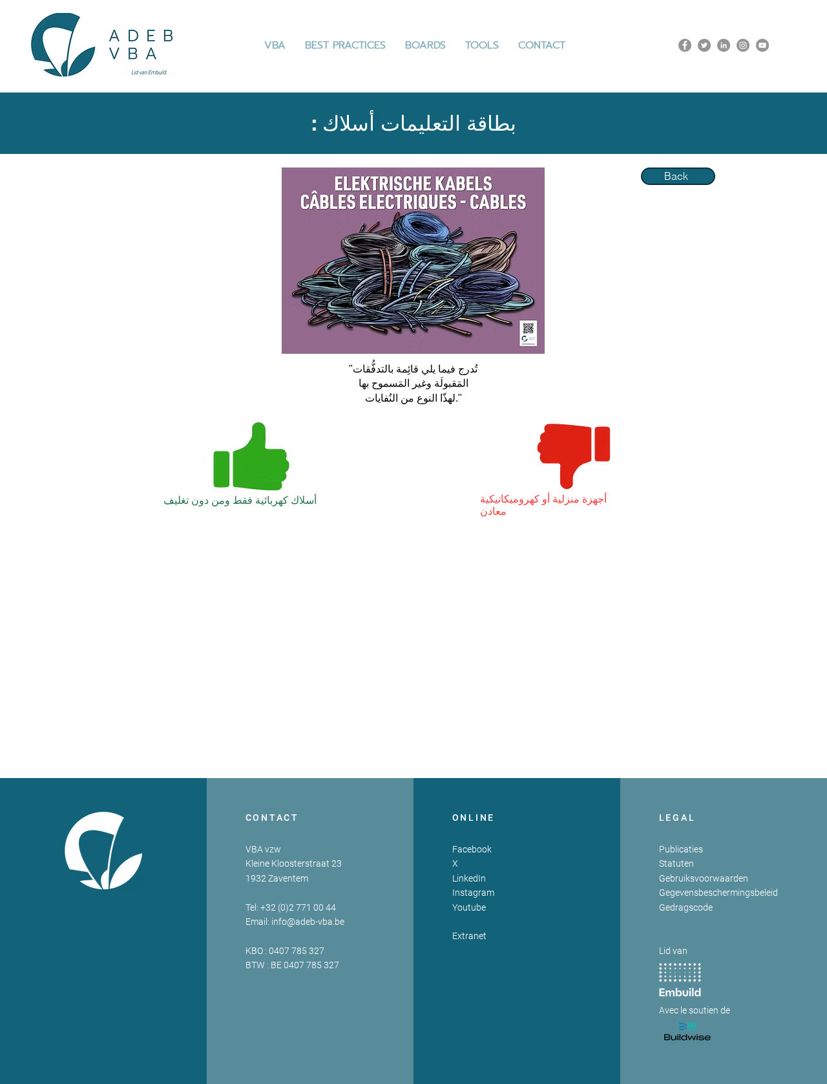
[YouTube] (762, 45)
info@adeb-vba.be (307, 921)
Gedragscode (686, 907)
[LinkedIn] (723, 45)
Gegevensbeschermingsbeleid (718, 892)
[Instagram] (743, 45)
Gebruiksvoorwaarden (703, 878)
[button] (345, 45)
